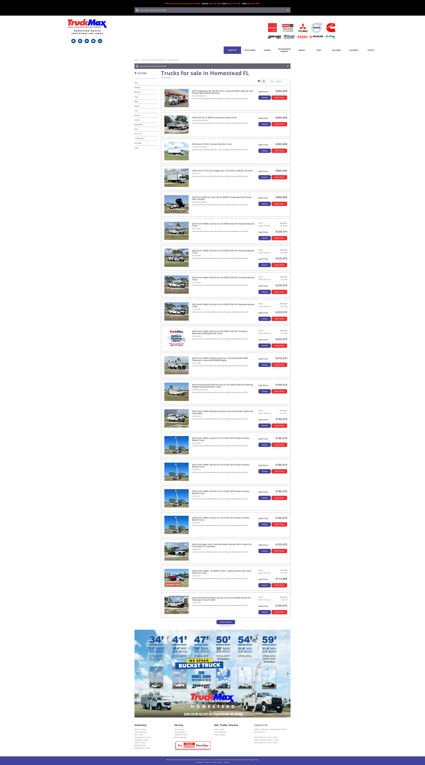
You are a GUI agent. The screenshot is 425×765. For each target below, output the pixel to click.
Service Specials (180, 737)
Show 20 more (226, 622)
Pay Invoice (353, 50)
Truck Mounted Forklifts (284, 50)
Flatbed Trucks (140, 745)
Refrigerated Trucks (142, 748)
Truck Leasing (249, 50)
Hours (275, 737)
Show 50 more (225, 626)
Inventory (232, 50)
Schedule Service (180, 734)
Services (301, 50)
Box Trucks (138, 734)
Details (265, 97)
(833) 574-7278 (265, 742)
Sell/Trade (336, 50)
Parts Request (179, 732)
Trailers (267, 50)
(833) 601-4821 (265, 737)
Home (136, 60)
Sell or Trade (219, 729)
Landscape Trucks (141, 740)
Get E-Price (279, 97)
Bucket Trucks (139, 742)
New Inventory (140, 729)
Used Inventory (140, 732)
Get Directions (259, 732)
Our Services (179, 729)
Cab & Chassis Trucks (142, 737)
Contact (371, 50)
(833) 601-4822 (266, 740)
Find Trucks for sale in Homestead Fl (153, 60)
